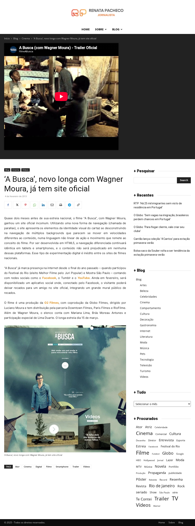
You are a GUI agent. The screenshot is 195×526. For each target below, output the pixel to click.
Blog (115, 29)
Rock (181, 486)
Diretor (152, 440)
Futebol (156, 454)
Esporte (180, 440)
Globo (167, 453)
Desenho (140, 440)
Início (7, 38)
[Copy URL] (78, 205)
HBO (138, 460)
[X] (17, 205)
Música (144, 348)
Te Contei (144, 499)
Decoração (146, 319)
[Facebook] (8, 205)
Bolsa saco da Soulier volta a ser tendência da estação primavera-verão (162, 252)
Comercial (161, 434)
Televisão (146, 365)
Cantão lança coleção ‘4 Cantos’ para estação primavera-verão (162, 240)
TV (175, 498)
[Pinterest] (25, 205)
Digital (39, 466)
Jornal (160, 460)
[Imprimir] (60, 205)
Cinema (26, 38)
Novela (160, 466)
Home (86, 29)
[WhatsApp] (34, 205)
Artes (143, 285)
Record (163, 479)
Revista (141, 486)
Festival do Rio (170, 446)
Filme (49, 466)
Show (153, 492)
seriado (141, 492)
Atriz (148, 427)
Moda (143, 342)
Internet (145, 331)
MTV (138, 466)
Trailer (76, 466)
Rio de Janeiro (162, 486)
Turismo (145, 371)
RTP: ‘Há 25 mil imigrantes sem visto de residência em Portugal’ (158, 205)
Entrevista (166, 440)
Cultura (144, 314)
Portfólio (174, 466)
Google (180, 453)
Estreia (141, 446)
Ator (17, 466)
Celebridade (161, 427)
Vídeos (25, 169)
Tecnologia (147, 359)
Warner (156, 506)
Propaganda (157, 473)
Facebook (153, 446)
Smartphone (62, 466)
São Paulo (164, 492)
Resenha (176, 479)
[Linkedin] (43, 205)
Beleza (144, 291)
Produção (140, 473)
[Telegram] (69, 205)
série (175, 492)
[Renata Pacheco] (97, 12)
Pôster (141, 479)
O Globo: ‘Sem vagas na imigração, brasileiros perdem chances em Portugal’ (161, 217)
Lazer (169, 460)
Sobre (99, 29)
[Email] (52, 205)
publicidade (175, 473)
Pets (142, 354)
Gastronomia (148, 325)
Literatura (146, 336)
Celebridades (148, 296)
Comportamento (150, 308)
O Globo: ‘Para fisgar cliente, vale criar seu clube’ (159, 229)
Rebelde (153, 479)
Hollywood (149, 460)
